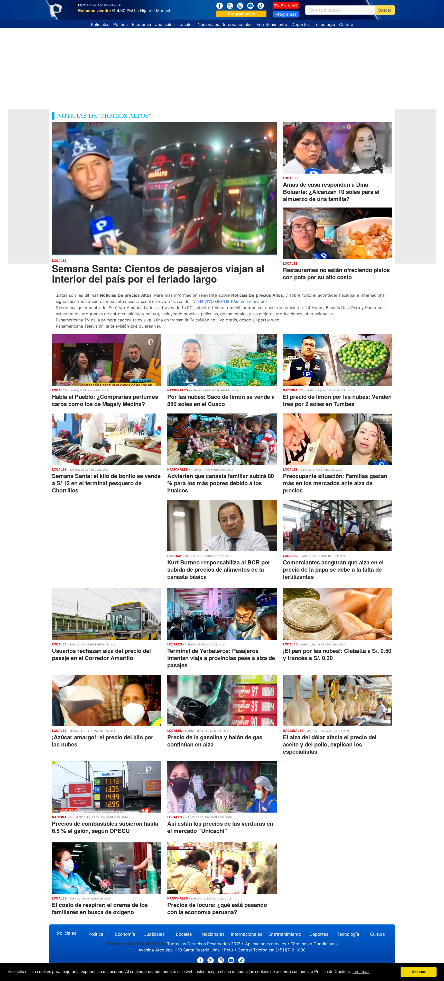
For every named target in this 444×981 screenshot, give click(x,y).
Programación (241, 13)
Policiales (100, 24)
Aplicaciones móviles (265, 943)
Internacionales (237, 24)
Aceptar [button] (418, 972)
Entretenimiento (271, 24)
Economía (141, 24)
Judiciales (164, 24)
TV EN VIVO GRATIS (210, 301)
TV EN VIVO (285, 5)
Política (120, 24)
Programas (286, 14)
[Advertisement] (222, 67)
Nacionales (208, 24)
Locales (186, 24)
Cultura (346, 24)
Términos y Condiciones (314, 943)
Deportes (300, 24)
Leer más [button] (361, 971)
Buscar (384, 10)
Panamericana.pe (248, 301)
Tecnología (324, 24)
